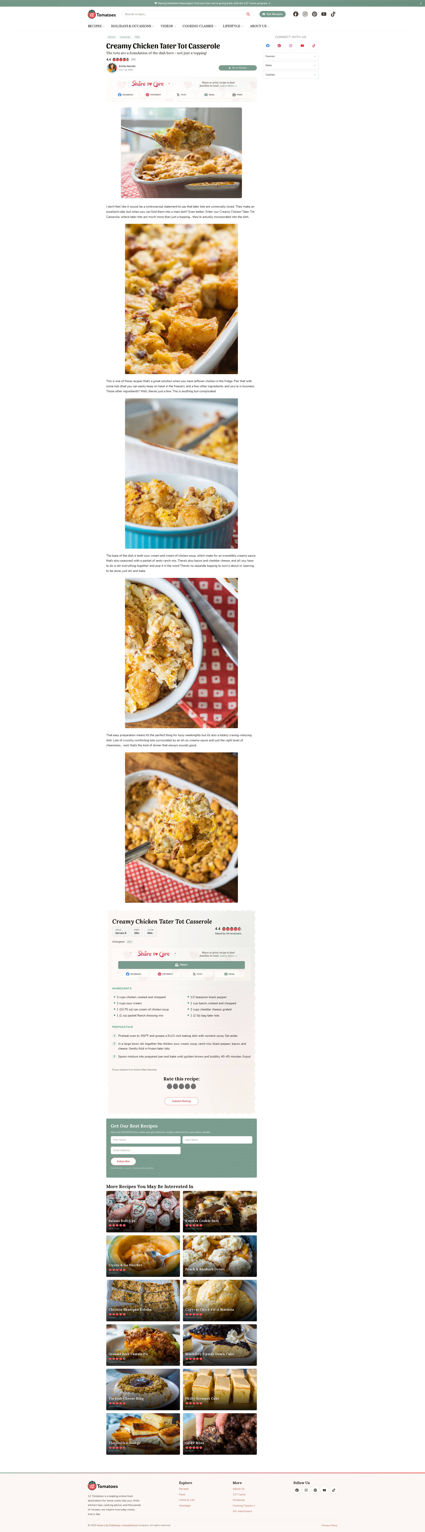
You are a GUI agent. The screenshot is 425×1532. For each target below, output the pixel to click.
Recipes (184, 1489)
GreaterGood (130, 1525)
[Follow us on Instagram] (305, 14)
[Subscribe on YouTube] (302, 45)
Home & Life (187, 1500)
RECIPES (94, 26)
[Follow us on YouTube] (324, 14)
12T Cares (239, 1494)
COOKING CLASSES (198, 26)
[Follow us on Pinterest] (314, 14)
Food (182, 1494)
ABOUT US (258, 26)
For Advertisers (242, 1511)
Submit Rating (181, 1101)
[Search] (248, 14)
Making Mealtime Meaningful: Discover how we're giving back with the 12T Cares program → (214, 3)
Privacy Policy (329, 1525)
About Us (239, 1489)
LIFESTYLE (231, 26)
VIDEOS (167, 26)
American (125, 37)
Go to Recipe (239, 67)
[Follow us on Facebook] (296, 14)
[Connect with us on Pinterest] (279, 45)
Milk (137, 37)
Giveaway (239, 1500)
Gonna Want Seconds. (145, 1069)
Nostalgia (185, 1505)
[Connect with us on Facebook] (268, 45)
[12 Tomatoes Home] (103, 1485)
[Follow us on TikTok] (333, 14)
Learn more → (228, 85)
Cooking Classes (243, 1505)
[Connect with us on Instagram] (291, 45)
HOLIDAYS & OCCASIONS (131, 26)
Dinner (111, 37)
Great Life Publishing (108, 1525)
